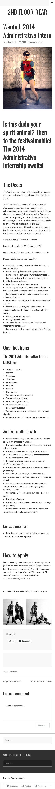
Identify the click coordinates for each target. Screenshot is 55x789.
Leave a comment (10, 671)
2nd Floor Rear (27, 11)
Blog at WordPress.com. (14, 778)
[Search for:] (27, 740)
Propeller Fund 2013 (12, 681)
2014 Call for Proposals (41, 681)
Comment (42, 725)
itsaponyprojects (35, 42)
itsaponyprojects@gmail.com (34, 565)
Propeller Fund (41, 217)
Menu (52, 3)
